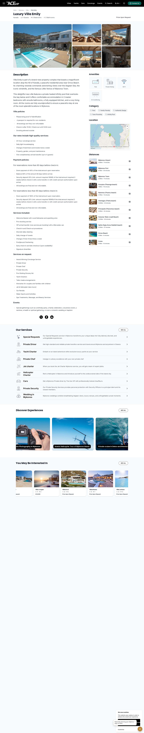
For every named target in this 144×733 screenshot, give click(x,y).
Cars (83, 3)
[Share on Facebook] (46, 317)
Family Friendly (105, 110)
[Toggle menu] (4, 3)
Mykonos (21, 10)
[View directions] (130, 161)
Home (14, 10)
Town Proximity (97, 114)
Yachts (76, 3)
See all (123, 330)
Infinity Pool (111, 114)
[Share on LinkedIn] (52, 317)
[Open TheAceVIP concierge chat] (140, 729)
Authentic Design (120, 110)
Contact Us (135, 3)
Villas (69, 3)
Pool (93, 110)
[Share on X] (41, 317)
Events (99, 3)
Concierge (91, 3)
